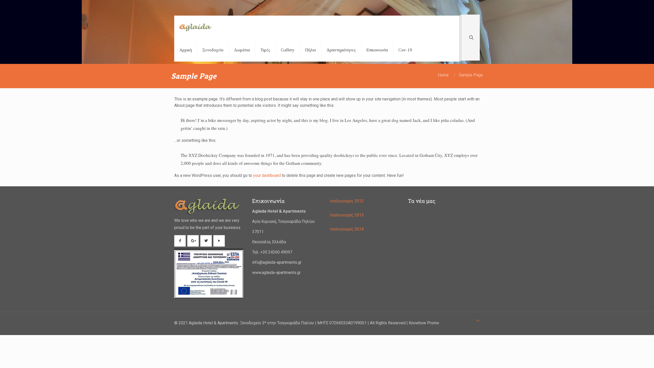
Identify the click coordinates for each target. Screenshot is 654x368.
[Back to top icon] (478, 320)
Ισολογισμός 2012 (347, 201)
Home (443, 75)
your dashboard (267, 175)
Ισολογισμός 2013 (347, 215)
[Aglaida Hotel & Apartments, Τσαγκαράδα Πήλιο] (195, 27)
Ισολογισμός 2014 (347, 229)
